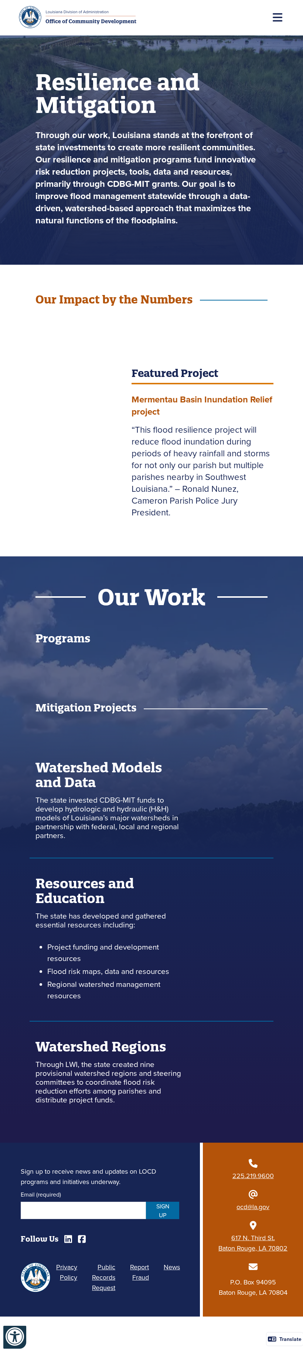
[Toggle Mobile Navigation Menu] (279, 18)
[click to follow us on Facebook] (82, 1239)
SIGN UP (162, 1210)
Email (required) (41, 1194)
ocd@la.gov (252, 1206)
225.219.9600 (253, 1175)
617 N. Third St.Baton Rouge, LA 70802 (252, 1243)
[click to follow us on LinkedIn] (68, 1239)
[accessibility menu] (15, 1337)
